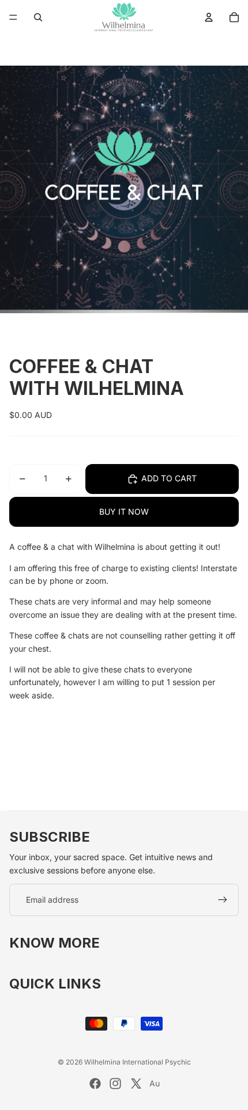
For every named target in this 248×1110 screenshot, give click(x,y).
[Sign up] (223, 900)
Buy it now (124, 511)
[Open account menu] (208, 17)
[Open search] (38, 17)
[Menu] (13, 17)
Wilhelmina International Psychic (137, 1062)
